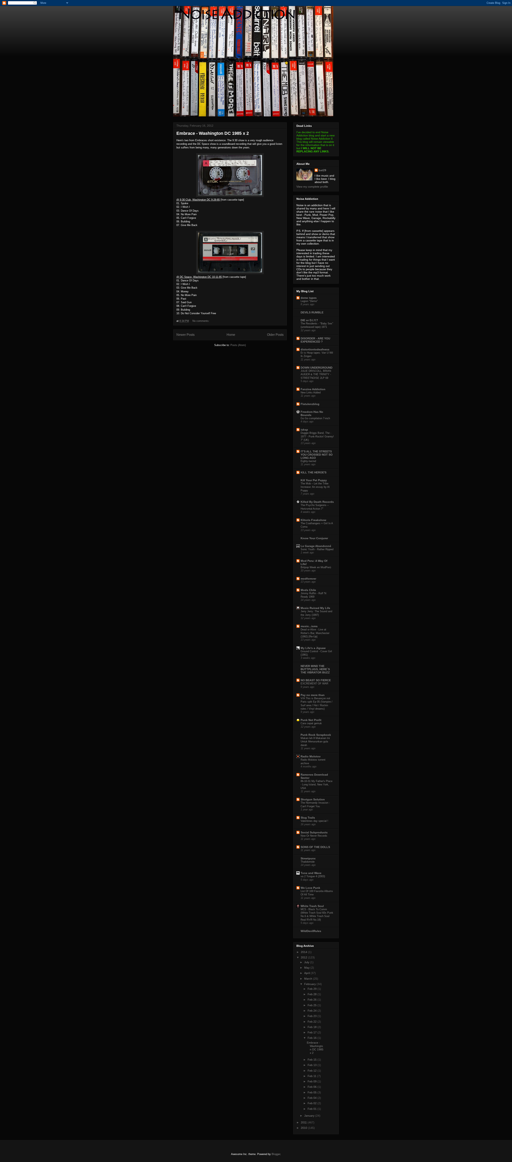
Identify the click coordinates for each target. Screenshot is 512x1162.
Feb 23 (312, 1016)
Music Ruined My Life (315, 608)
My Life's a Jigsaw (313, 648)
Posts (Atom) (238, 345)
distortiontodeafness (315, 349)
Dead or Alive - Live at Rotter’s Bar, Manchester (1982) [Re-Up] (315, 633)
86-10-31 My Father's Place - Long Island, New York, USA (316, 785)
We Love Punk (310, 887)
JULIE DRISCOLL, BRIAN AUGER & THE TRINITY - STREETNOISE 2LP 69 (316, 374)
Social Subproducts (314, 832)
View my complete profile (312, 186)
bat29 (322, 170)
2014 (304, 952)
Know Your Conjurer (314, 538)
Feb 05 (312, 1092)
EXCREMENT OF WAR (314, 683)
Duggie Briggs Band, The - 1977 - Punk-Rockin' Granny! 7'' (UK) (317, 436)
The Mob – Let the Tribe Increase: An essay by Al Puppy (315, 487)
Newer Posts (185, 334)
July (307, 962)
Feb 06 (312, 1086)
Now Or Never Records (314, 835)
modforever (308, 578)
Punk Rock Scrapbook (316, 734)
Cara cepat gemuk (311, 723)
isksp (304, 429)
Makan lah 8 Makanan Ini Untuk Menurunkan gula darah (315, 742)
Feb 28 (312, 994)
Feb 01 (312, 1108)
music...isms (309, 626)
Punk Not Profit (311, 720)
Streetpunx (308, 858)
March (308, 978)
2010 (304, 1127)
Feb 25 (312, 1005)
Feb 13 (312, 1065)
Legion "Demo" (309, 301)
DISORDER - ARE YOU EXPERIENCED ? (315, 340)
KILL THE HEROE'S (313, 472)
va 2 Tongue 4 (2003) (313, 876)
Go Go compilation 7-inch (315, 418)
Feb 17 (312, 1032)
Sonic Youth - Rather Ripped (317, 549)
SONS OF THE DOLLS (315, 847)
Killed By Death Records (317, 501)
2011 (304, 1122)
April (307, 973)
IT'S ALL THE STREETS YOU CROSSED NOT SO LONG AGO (317, 454)
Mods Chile (308, 590)
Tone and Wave (311, 873)
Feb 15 (312, 1059)
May (307, 967)
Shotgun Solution (313, 799)
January (309, 1115)
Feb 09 (312, 1081)
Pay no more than (313, 695)
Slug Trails (308, 817)
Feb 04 (312, 1097)
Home (231, 334)
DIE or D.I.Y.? (309, 320)
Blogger (276, 1154)
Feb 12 (312, 1070)
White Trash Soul (312, 906)
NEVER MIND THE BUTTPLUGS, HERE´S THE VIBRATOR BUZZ (315, 669)
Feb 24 (312, 1010)
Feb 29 (312, 988)
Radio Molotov (311, 756)
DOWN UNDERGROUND (316, 367)
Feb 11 (312, 1076)
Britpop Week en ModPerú (316, 567)
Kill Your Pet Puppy (314, 480)
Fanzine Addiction (313, 389)
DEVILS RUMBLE (312, 312)
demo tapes (309, 297)
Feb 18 (312, 1027)
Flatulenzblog (310, 404)
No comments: (201, 320)
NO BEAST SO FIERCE (316, 680)
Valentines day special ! (314, 820)
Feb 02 (312, 1103)
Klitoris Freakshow (313, 520)
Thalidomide (308, 861)
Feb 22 (312, 1021)
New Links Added (311, 392)
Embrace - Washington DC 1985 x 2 (212, 133)
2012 (304, 957)
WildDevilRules (311, 931)
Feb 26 (312, 999)
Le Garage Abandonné (316, 546)
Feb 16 (312, 1037)
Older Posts (275, 334)
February (310, 984)
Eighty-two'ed (308, 461)
